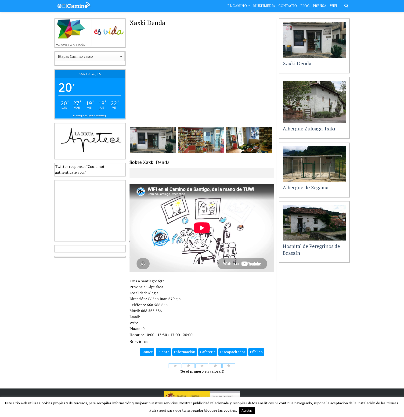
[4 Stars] (215, 365)
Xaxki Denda (297, 63)
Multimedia (264, 6)
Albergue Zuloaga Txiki (309, 128)
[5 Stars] (228, 365)
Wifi (333, 6)
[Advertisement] (90, 209)
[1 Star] (175, 365)
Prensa (320, 6)
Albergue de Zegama (305, 187)
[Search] (346, 5)
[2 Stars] (188, 365)
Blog (305, 6)
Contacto (287, 6)
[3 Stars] (201, 365)
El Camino (237, 6)
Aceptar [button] (247, 410)
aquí (162, 410)
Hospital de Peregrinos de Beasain (311, 249)
